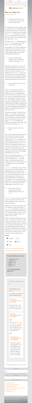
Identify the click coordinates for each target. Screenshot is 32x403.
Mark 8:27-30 (8, 43)
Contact (17, 399)
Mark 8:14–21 (8, 167)
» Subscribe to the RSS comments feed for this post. (14, 250)
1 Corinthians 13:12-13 (13, 259)
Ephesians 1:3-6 (12, 262)
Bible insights (21, 248)
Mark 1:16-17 (23, 155)
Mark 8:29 (14, 41)
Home (7, 396)
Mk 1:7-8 (15, 139)
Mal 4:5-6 (23, 142)
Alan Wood (7, 14)
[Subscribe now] (5, 372)
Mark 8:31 (16, 72)
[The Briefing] (16, 6)
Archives (8, 399)
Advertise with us (21, 396)
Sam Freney (12, 299)
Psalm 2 (20, 124)
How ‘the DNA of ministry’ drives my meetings (15, 388)
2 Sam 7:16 (11, 120)
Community (12, 399)
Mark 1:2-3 (8, 34)
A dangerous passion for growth (12, 384)
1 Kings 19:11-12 (12, 261)
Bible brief (17, 248)
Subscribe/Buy (9, 401)
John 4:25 (7, 209)
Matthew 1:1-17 (11, 264)
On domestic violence (10, 383)
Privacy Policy (16, 401)
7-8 (12, 34)
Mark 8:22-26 (8, 198)
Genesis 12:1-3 (11, 266)
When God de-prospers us (11, 389)
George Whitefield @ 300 (11, 386)
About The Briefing (13, 396)
